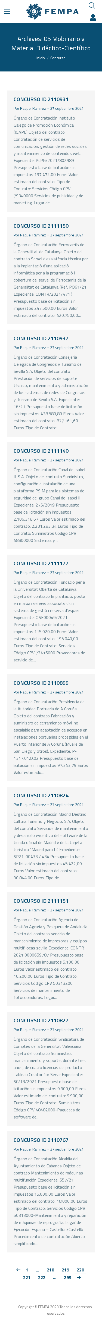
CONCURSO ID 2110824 (41, 795)
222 (41, 1277)
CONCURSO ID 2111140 (41, 450)
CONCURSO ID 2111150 (41, 225)
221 (26, 1277)
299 (67, 1277)
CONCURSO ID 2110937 (41, 338)
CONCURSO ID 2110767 (41, 1140)
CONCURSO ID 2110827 (41, 1020)
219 (65, 1270)
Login (94, 17)
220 (80, 1270)
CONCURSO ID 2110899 (41, 683)
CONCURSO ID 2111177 (41, 563)
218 (50, 1270)
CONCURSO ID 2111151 (41, 900)
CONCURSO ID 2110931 (41, 99)
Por (30, 108)
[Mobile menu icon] (7, 12)
